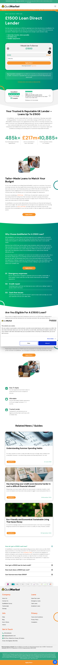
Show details (50, 338)
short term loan (21, 206)
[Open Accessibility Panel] (55, 662)
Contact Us (5, 601)
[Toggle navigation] (54, 6)
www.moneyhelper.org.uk (50, 9)
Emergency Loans (35, 601)
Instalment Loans (35, 606)
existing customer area (28, 256)
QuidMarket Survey (7, 603)
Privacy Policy (34, 619)
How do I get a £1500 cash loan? (16, 546)
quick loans (44, 261)
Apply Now (28, 63)
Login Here (33, 65)
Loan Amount (12, 13)
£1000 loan (20, 195)
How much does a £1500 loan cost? (17, 570)
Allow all (47, 343)
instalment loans (28, 552)
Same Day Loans (35, 598)
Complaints (34, 622)
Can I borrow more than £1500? (16, 574)
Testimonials (5, 606)
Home (6, 13)
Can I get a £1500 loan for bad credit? (18, 565)
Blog (3, 619)
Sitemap (4, 608)
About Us (4, 598)
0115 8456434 (7, 633)
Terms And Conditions (37, 617)
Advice (4, 624)
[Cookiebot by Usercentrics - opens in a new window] (50, 321)
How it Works (5, 622)
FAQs (3, 617)
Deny (28, 343)
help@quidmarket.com (10, 635)
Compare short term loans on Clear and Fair (29, 82)
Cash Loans (34, 603)
